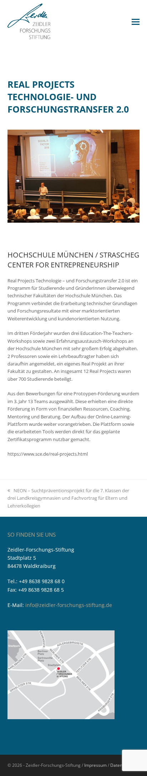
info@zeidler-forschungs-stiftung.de (68, 605)
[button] (136, 21)
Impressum (95, 765)
